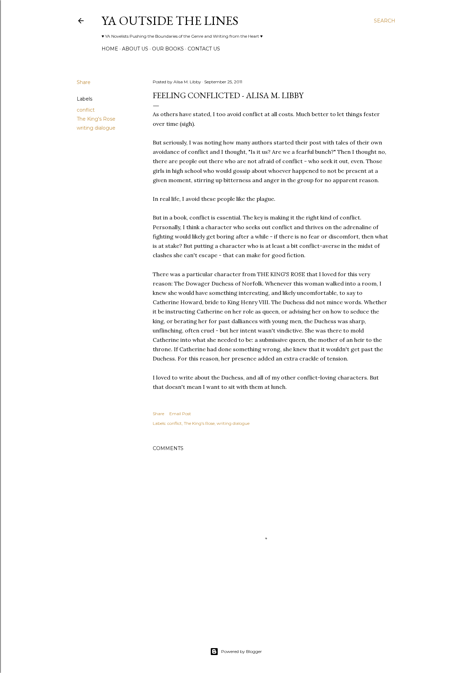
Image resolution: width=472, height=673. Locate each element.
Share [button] (84, 82)
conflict (86, 110)
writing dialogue (96, 128)
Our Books (168, 49)
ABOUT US (135, 49)
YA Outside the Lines (170, 20)
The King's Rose (96, 119)
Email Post (180, 413)
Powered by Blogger (241, 651)
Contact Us (204, 49)
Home (110, 49)
